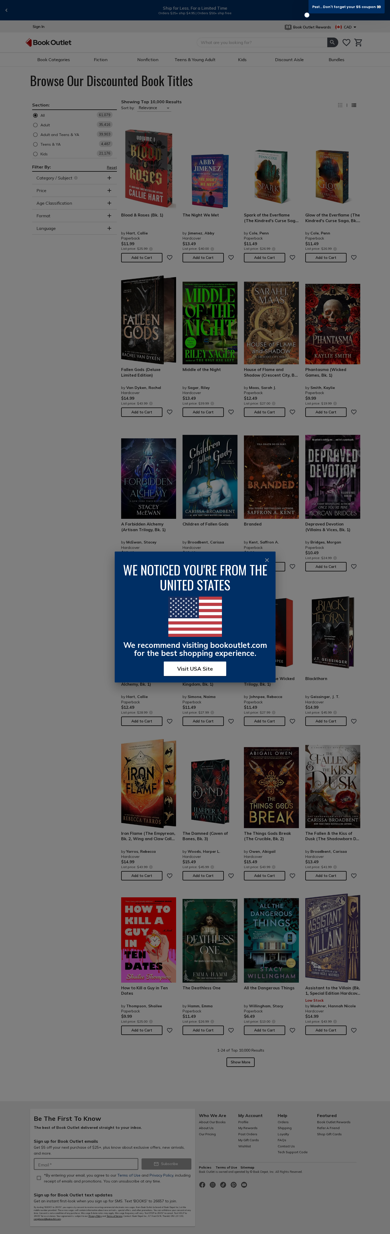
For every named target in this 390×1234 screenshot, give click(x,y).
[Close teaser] (307, 15)
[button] (347, 6)
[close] (267, 560)
